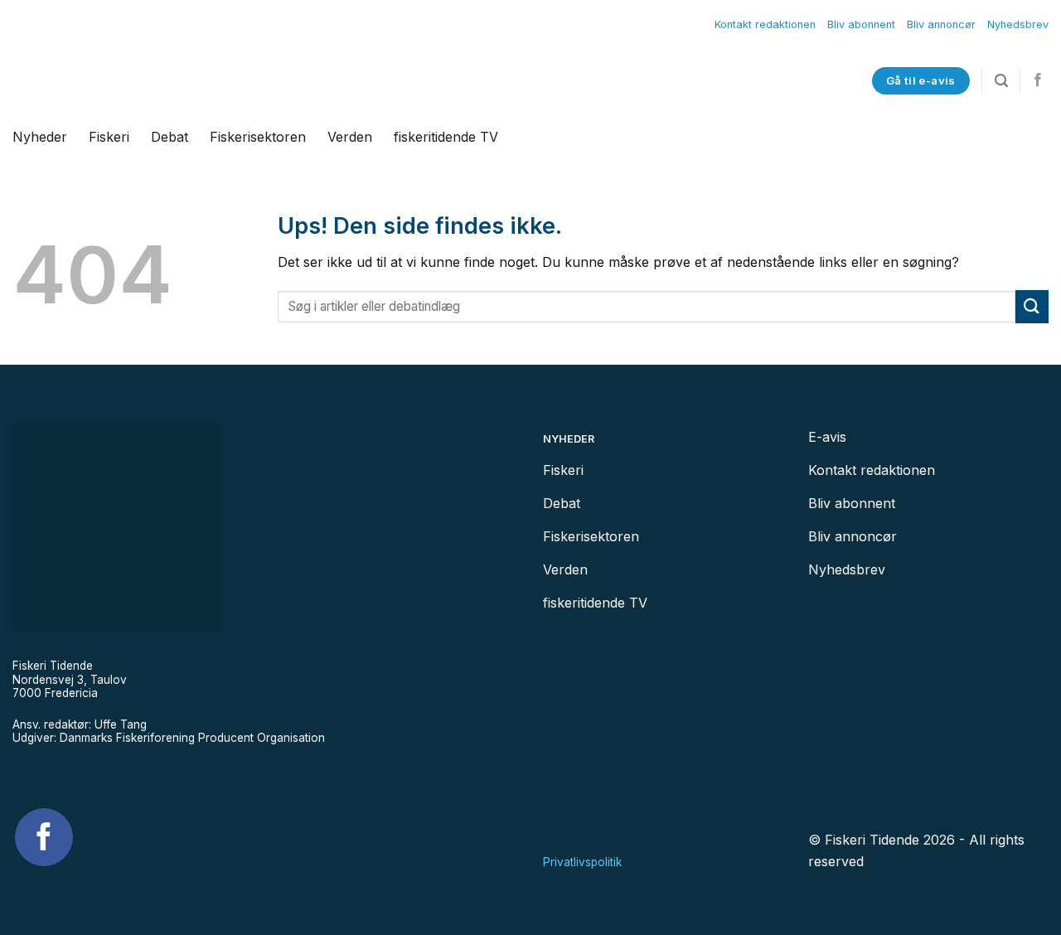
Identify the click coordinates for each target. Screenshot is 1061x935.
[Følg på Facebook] (1037, 80)
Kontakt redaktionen (765, 24)
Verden (349, 136)
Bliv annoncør (941, 24)
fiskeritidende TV (446, 136)
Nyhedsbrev (1018, 24)
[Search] (1001, 81)
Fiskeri (109, 136)
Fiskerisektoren (258, 136)
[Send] (1032, 306)
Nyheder (39, 136)
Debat (169, 136)
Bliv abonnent (861, 24)
